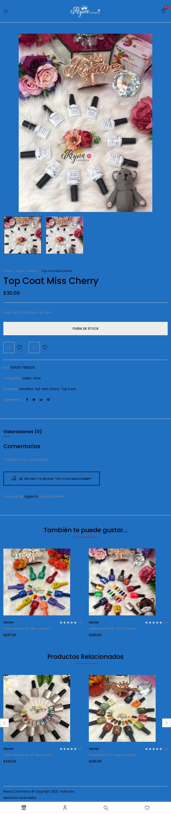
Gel (37, 389)
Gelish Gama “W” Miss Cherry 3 (112, 628)
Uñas (19, 271)
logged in (31, 496)
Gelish (32, 271)
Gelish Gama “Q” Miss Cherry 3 (27, 628)
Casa (7, 271)
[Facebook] (27, 399)
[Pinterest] (48, 399)
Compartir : (12, 399)
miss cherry (50, 389)
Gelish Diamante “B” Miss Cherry (28, 755)
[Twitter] (34, 399)
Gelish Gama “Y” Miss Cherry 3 (112, 755)
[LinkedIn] (41, 399)
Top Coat (68, 389)
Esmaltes (26, 389)
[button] (163, 10)
